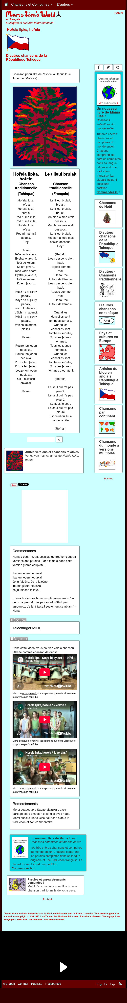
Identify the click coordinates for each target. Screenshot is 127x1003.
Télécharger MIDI (26, 627)
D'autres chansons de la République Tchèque (26, 57)
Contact (23, 983)
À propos (9, 983)
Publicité (36, 983)
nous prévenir (29, 693)
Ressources (53, 983)
